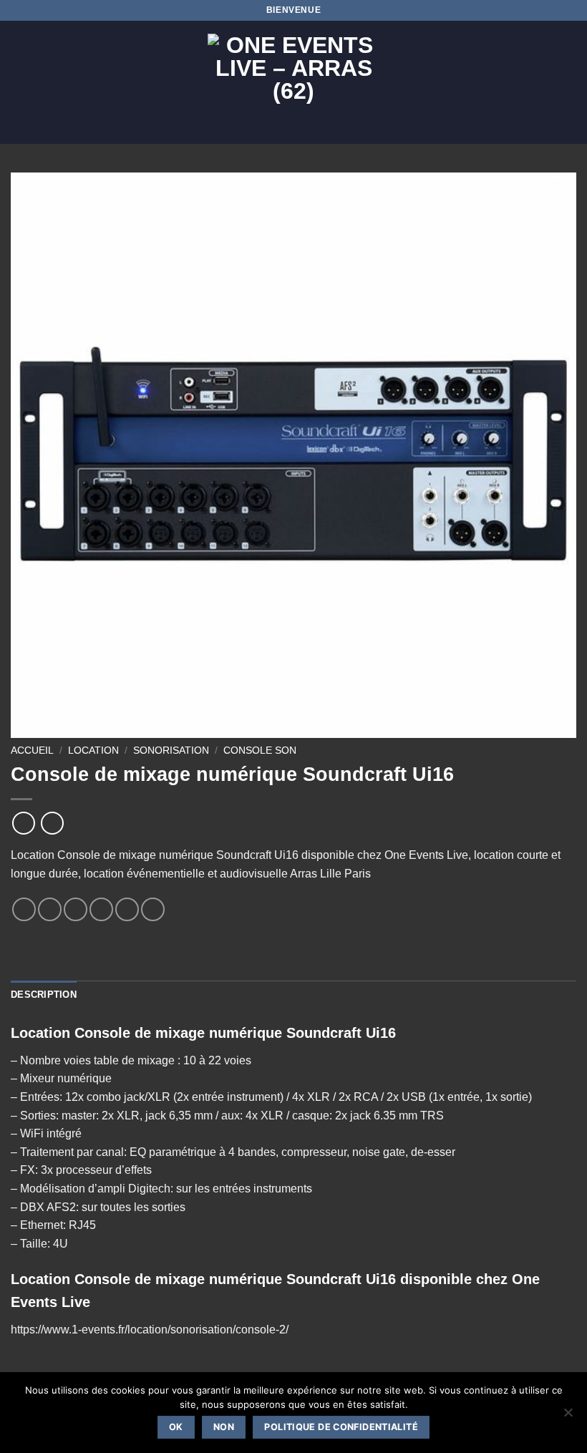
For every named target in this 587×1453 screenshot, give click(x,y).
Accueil (32, 750)
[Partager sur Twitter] (75, 909)
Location (93, 750)
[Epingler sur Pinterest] (127, 909)
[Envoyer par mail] (101, 909)
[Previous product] (52, 823)
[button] (19, 81)
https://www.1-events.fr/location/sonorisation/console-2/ (149, 1329)
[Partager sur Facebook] (50, 909)
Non (223, 1427)
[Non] (567, 1416)
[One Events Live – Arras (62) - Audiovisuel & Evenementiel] (293, 82)
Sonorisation (171, 750)
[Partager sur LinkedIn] (153, 909)
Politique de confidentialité (341, 1427)
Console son (259, 750)
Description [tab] (44, 994)
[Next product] (23, 823)
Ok (176, 1427)
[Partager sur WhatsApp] (24, 909)
